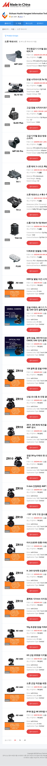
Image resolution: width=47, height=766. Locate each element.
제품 (19, 23)
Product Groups (12, 36)
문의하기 (40, 23)
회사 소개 (29, 23)
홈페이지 (8, 23)
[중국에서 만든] (16, 4)
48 (25, 740)
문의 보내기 (34, 71)
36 (20, 740)
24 (15, 740)
